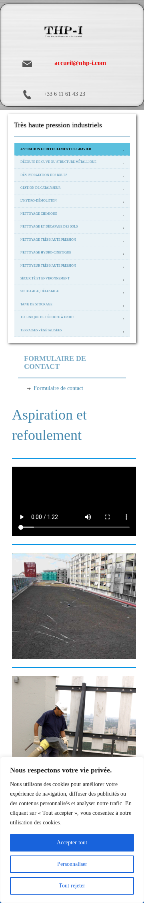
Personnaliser (72, 864)
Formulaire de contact (58, 388)
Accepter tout (72, 843)
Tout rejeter (72, 886)
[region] (72, 830)
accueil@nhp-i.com (80, 62)
